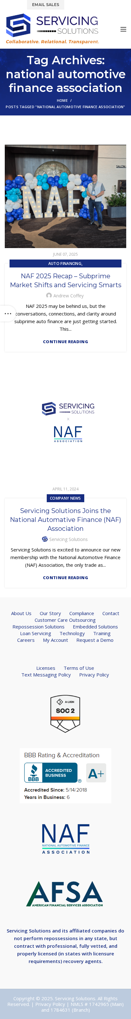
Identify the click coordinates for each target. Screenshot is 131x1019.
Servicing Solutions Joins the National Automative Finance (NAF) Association (65, 519)
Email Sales (45, 4)
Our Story (50, 613)
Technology (72, 633)
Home (62, 100)
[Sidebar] (8, 314)
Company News (65, 498)
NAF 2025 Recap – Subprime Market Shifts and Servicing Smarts (65, 280)
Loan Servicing (35, 633)
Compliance (81, 613)
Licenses (45, 668)
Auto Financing (64, 263)
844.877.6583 (84, 4)
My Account (55, 640)
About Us (21, 613)
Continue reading (65, 342)
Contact (110, 613)
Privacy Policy (94, 674)
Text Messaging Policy (46, 674)
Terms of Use (79, 668)
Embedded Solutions (95, 626)
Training (102, 633)
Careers (26, 640)
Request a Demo (95, 640)
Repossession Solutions (38, 626)
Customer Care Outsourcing (65, 620)
